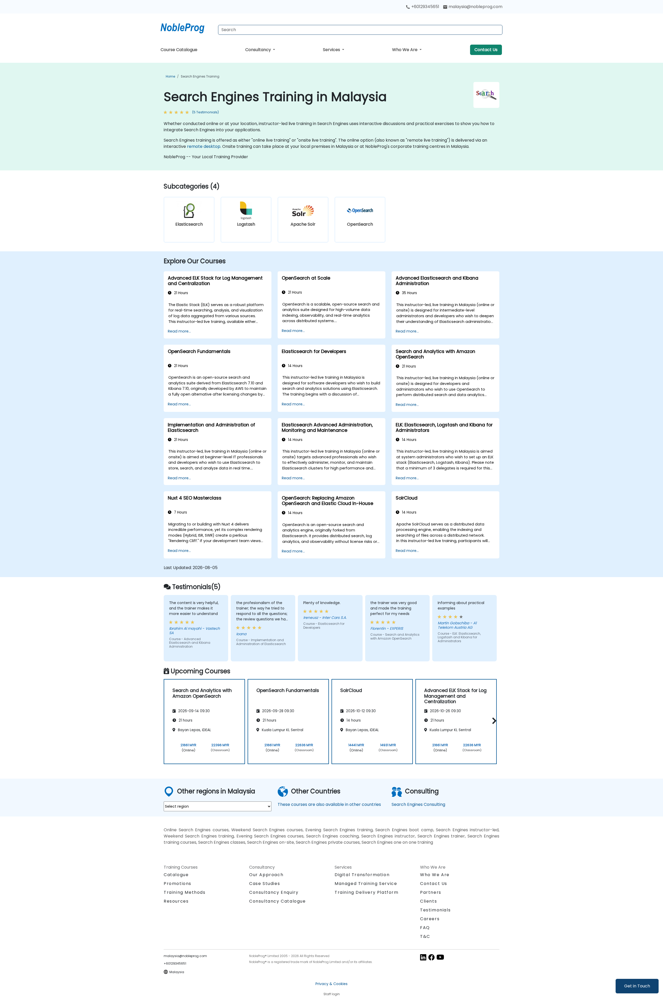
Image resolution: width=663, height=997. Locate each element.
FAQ (425, 928)
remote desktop (203, 146)
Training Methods (185, 892)
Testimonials (435, 910)
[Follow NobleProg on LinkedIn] (423, 957)
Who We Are (405, 50)
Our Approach (266, 875)
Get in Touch (637, 986)
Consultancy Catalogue (277, 901)
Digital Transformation (362, 875)
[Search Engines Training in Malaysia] (187, 27)
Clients (428, 901)
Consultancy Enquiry (273, 892)
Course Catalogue (179, 50)
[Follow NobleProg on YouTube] (440, 957)
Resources (176, 901)
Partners (430, 892)
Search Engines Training (200, 76)
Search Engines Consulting (418, 804)
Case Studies (264, 884)
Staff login (331, 994)
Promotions (177, 884)
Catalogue (176, 875)
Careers (429, 919)
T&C (425, 936)
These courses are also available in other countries (329, 804)
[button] (493, 720)
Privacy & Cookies (331, 983)
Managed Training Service (366, 884)
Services (332, 50)
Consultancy (258, 50)
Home (170, 76)
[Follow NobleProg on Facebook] (431, 957)
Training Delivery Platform (367, 892)
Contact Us (486, 50)
